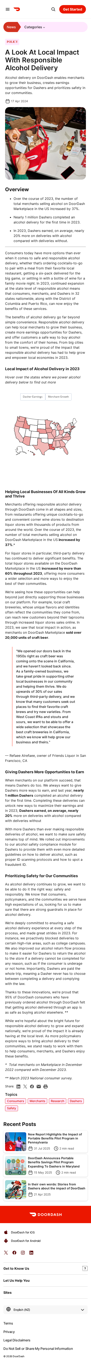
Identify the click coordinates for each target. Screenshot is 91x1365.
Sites (7, 1292)
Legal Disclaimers (16, 1340)
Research (57, 1101)
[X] (25, 1086)
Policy (12, 41)
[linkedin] (18, 1086)
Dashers (76, 1101)
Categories (33, 27)
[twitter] (5, 1254)
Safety (11, 1108)
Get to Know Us (16, 1268)
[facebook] (31, 1086)
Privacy (9, 1332)
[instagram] (22, 1254)
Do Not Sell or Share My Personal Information (38, 1348)
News (11, 27)
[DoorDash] (17, 9)
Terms (8, 1323)
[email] (38, 1086)
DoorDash (18, 1356)
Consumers (15, 1101)
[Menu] (7, 9)
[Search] (53, 9)
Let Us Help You (16, 1280)
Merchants (37, 1101)
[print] (45, 1086)
